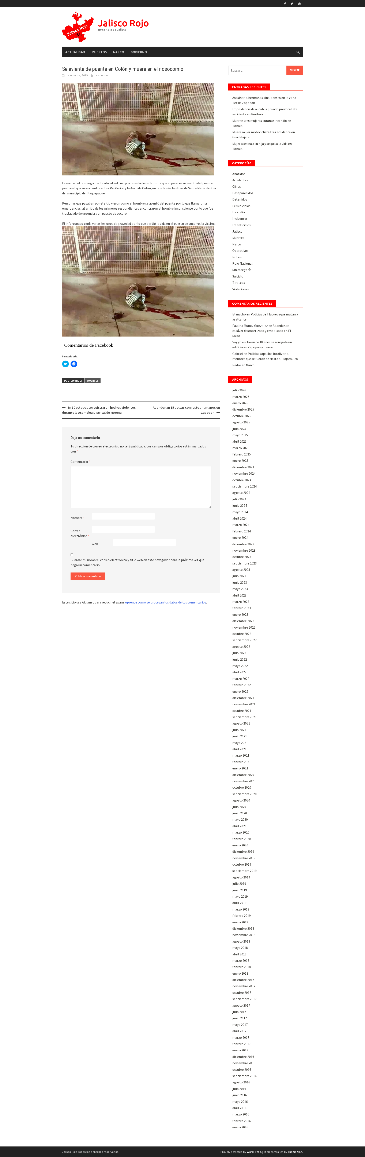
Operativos (240, 250)
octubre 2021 (241, 710)
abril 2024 (239, 518)
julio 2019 (239, 883)
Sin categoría (241, 270)
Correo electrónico (80, 533)
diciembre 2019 (243, 851)
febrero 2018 (241, 967)
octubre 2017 (241, 992)
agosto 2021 (241, 723)
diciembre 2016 (243, 1057)
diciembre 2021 (243, 698)
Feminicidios (241, 206)
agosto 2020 (241, 800)
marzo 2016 (240, 1114)
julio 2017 (239, 1012)
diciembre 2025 (243, 409)
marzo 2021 (240, 755)
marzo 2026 (240, 397)
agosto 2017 (241, 1005)
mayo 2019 (240, 896)
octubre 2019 (241, 864)
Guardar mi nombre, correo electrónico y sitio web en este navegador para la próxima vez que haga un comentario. (137, 562)
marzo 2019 (240, 909)
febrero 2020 (241, 839)
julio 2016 (239, 1089)
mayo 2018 (240, 948)
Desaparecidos (242, 193)
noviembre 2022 (243, 627)
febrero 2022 (241, 685)
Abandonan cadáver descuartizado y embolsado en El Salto (261, 330)
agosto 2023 (241, 569)
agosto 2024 (241, 492)
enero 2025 (240, 460)
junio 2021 (239, 736)
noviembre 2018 (243, 935)
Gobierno (139, 52)
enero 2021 (240, 768)
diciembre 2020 (243, 775)
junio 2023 (239, 582)
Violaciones (240, 289)
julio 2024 (239, 499)
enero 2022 (240, 691)
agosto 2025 (241, 422)
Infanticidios (241, 225)
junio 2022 (239, 659)
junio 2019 (239, 890)
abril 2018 (239, 954)
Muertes (92, 380)
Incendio (238, 212)
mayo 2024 (240, 512)
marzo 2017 (240, 1037)
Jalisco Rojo (123, 23)
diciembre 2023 (243, 544)
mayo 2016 (240, 1101)
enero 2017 (240, 1050)
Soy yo (236, 342)
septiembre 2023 (244, 563)
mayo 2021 (240, 743)
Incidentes (240, 218)
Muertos (99, 52)
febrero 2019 (241, 915)
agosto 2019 (241, 877)
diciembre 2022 (243, 621)
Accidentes (240, 180)
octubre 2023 (241, 557)
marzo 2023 (240, 601)
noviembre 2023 (243, 550)
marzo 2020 (240, 832)
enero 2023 (240, 614)
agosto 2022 (241, 646)
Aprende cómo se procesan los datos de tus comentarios (165, 602)
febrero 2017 (241, 1044)
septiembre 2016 (244, 1076)
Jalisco (237, 231)
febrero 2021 (241, 762)
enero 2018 (240, 973)
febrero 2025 (241, 454)
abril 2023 (239, 595)
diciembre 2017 (243, 980)
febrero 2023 (241, 608)
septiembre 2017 (244, 999)
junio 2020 (239, 813)
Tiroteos (238, 282)
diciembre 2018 (243, 928)
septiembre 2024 (244, 486)
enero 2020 (240, 845)
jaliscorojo (101, 75)
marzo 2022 (240, 678)
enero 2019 (240, 922)
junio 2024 (239, 505)
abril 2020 (239, 826)
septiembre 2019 (244, 871)
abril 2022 (239, 672)
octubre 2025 (241, 416)
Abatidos (238, 174)
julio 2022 (239, 653)
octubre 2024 (241, 480)
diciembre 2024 (243, 467)
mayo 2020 (240, 819)
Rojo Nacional (242, 263)
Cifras (236, 186)
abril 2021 (239, 749)
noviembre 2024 (243, 473)
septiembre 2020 (244, 794)
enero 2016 (240, 1127)
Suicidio (237, 276)
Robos (237, 257)
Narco (118, 52)
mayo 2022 (240, 666)
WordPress (254, 1152)
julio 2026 (239, 390)
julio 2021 (239, 730)
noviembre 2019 (243, 858)
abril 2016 (239, 1108)
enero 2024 (240, 537)
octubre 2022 (241, 634)
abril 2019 (239, 903)
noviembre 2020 (243, 781)
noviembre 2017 (243, 986)
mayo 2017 (240, 1024)
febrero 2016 (241, 1121)
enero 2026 (240, 403)
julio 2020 (239, 807)
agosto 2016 (241, 1082)
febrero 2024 (241, 531)
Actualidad (75, 52)
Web (95, 544)
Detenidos (239, 199)
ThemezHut (295, 1152)
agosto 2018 (241, 941)
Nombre (78, 518)
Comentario (80, 461)
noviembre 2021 (243, 704)
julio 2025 (239, 429)
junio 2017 (239, 1018)
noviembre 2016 (243, 1063)
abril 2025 (239, 441)
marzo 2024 (240, 525)
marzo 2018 (240, 960)
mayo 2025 (240, 435)
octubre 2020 (241, 787)
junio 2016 (239, 1095)
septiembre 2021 (244, 717)
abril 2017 (239, 1031)
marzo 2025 (240, 448)
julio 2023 (239, 576)
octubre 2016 (241, 1069)
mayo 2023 (240, 589)
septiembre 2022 (244, 640)
